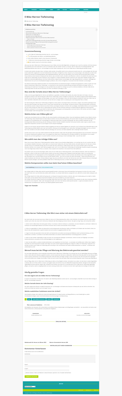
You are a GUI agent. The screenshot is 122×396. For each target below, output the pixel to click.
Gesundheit (42, 9)
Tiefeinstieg (56, 299)
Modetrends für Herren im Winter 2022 (35, 342)
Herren (49, 299)
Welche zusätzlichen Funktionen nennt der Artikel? (36, 47)
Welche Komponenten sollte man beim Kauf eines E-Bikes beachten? (40, 37)
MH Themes (49, 392)
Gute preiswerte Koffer (47, 167)
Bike (29, 299)
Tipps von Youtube (30, 39)
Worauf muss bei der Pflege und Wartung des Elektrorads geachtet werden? (42, 42)
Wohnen (86, 9)
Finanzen (34, 9)
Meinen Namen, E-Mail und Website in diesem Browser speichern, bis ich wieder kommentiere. (48, 372)
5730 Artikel (47, 305)
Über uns (96, 390)
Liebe (58, 9)
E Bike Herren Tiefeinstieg (39, 299)
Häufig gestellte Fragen (31, 43)
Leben (51, 9)
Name (26, 364)
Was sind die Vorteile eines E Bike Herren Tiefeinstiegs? (37, 33)
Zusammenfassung (30, 31)
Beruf (25, 9)
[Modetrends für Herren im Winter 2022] (36, 332)
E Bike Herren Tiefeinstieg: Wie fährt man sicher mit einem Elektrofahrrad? (41, 40)
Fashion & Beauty (74, 9)
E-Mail (26, 368)
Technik (65, 9)
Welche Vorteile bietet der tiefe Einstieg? (34, 46)
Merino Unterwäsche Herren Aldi (58, 342)
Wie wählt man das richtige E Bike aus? (34, 36)
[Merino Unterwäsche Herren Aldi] (61, 332)
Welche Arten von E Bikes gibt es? (33, 34)
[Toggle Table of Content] (96, 30)
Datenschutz (88, 390)
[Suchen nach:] (90, 12)
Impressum (81, 390)
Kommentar (27, 354)
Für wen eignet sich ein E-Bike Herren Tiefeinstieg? (36, 44)
